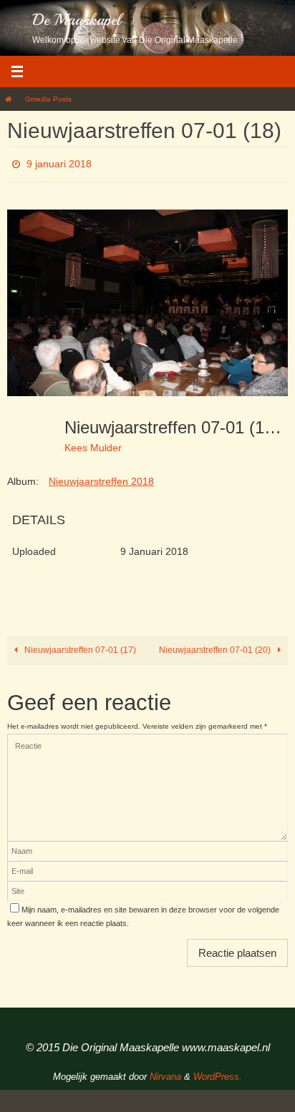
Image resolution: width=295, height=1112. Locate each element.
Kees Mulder (93, 443)
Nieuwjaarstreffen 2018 (101, 477)
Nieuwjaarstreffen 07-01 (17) (79, 646)
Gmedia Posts (48, 99)
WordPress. (217, 1072)
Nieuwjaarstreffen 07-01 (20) (216, 646)
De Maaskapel (76, 20)
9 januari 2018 (59, 162)
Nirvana (165, 1072)
